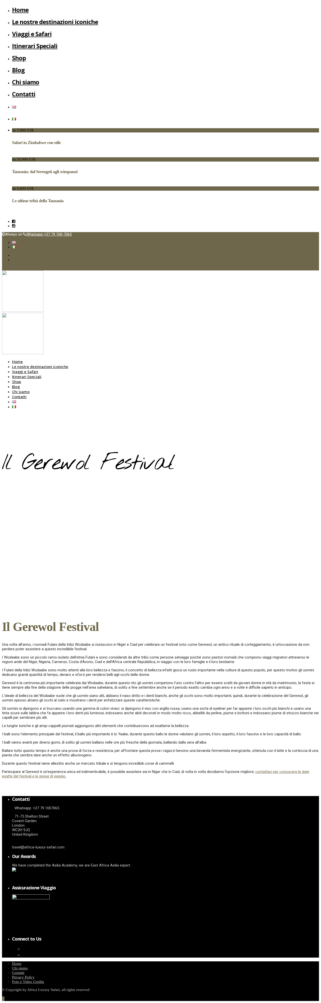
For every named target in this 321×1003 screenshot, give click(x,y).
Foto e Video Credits (28, 982)
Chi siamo (25, 82)
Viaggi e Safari (32, 34)
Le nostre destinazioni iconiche (55, 22)
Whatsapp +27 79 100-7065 (49, 234)
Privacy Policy (23, 977)
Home (20, 10)
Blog (18, 70)
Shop (19, 58)
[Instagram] (13, 226)
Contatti (23, 94)
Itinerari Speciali (34, 46)
